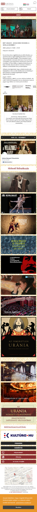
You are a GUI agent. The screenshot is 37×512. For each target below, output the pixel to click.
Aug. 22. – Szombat (18, 137)
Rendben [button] (18, 507)
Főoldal (18, 457)
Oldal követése (8, 162)
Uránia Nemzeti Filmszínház (10, 158)
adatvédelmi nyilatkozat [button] (23, 502)
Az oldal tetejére (18, 461)
